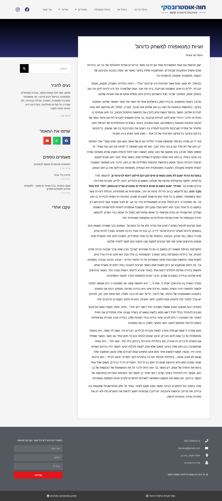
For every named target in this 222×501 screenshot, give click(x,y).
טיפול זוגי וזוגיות (194, 55)
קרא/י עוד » (65, 168)
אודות (65, 9)
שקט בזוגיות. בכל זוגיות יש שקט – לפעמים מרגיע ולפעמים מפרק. (47, 187)
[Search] (24, 68)
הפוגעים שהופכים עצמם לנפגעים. (51, 164)
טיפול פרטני (140, 9)
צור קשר (47, 9)
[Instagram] (17, 9)
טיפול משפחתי (102, 9)
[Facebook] (27, 9)
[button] (66, 141)
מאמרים (82, 9)
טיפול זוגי (122, 9)
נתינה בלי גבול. (62, 175)
